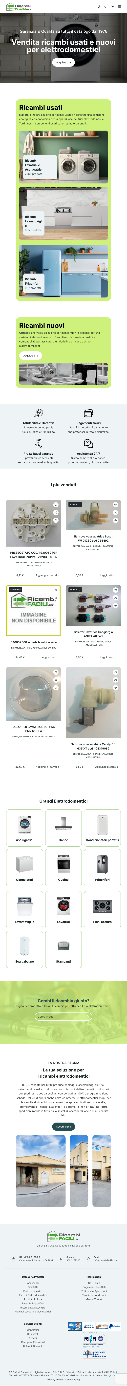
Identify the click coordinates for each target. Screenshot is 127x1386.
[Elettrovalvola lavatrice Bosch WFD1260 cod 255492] (93, 515)
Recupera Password (33, 1342)
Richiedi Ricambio (32, 1346)
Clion (115, 1375)
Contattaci (33, 1329)
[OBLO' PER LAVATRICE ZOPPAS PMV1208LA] (33, 694)
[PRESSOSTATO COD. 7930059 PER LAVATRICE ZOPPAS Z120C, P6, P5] (33, 523)
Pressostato (23, 562)
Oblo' (15, 736)
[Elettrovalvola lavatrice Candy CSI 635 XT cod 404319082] (93, 702)
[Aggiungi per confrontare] (56, 512)
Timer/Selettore (93, 645)
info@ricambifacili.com (105, 1260)
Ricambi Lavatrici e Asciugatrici (29, 648)
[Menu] (119, 6)
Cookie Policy (72, 1379)
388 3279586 (73, 1260)
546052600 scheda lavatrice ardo (34, 642)
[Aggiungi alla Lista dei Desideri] (56, 504)
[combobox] (59, 1016)
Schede (52, 648)
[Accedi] (99, 6)
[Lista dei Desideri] (106, 6)
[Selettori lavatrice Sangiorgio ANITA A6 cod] (93, 605)
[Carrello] (112, 6)
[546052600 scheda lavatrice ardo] (33, 610)
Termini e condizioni (94, 1295)
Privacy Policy (55, 1379)
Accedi (33, 1338)
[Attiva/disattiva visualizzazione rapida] (56, 520)
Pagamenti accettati (94, 1287)
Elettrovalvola (82, 546)
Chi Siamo (94, 1283)
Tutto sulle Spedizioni (94, 1291)
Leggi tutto (106, 575)
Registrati (33, 1334)
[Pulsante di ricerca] (88, 1016)
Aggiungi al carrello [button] (47, 575)
